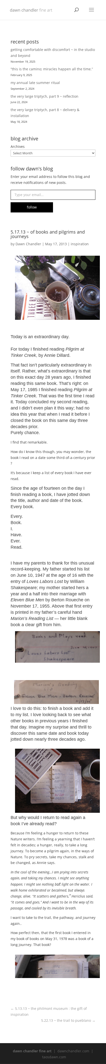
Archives (18, 146)
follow (32, 207)
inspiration (80, 244)
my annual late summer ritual (35, 82)
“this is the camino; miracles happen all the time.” (52, 69)
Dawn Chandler (28, 244)
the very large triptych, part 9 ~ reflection (44, 96)
